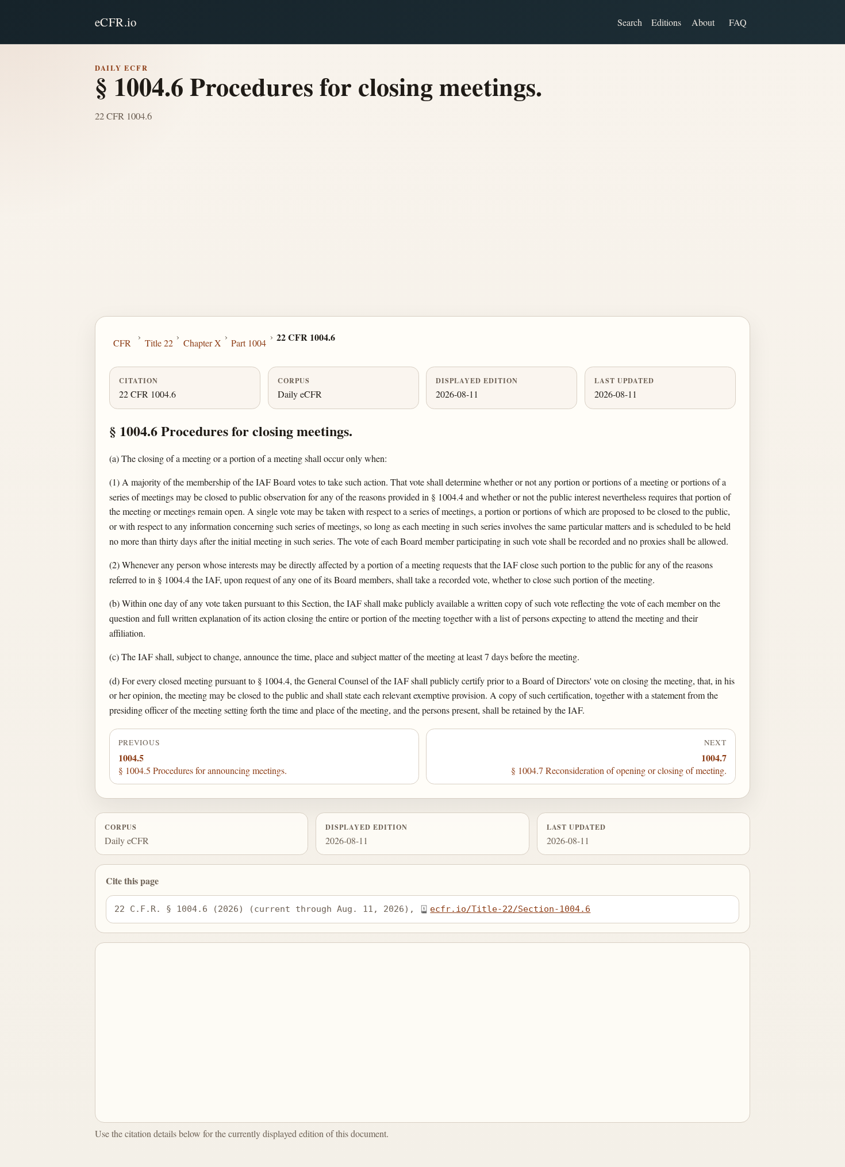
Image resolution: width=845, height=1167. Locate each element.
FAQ (738, 22)
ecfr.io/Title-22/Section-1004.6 (510, 909)
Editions (666, 22)
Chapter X (202, 343)
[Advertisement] (422, 229)
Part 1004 (248, 343)
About (703, 22)
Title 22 (159, 343)
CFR (122, 343)
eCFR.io (116, 22)
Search (629, 22)
